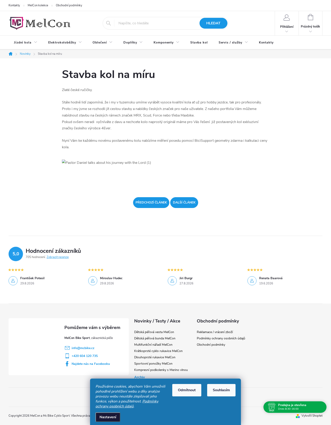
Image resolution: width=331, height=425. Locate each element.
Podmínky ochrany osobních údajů (126, 404)
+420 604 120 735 (85, 356)
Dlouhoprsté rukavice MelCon (154, 357)
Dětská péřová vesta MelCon (154, 332)
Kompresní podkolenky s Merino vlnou (161, 370)
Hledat (213, 23)
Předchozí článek (151, 202)
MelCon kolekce (38, 5)
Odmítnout (187, 390)
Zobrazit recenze (58, 257)
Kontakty (14, 5)
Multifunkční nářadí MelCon (153, 345)
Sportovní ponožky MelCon (153, 363)
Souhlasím (221, 390)
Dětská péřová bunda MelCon (154, 338)
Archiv (139, 377)
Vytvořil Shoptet (312, 416)
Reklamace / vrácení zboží (215, 332)
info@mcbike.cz (83, 348)
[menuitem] (26, 43)
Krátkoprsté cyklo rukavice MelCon (158, 351)
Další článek (184, 202)
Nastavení (108, 417)
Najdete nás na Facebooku (91, 364)
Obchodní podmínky (69, 5)
